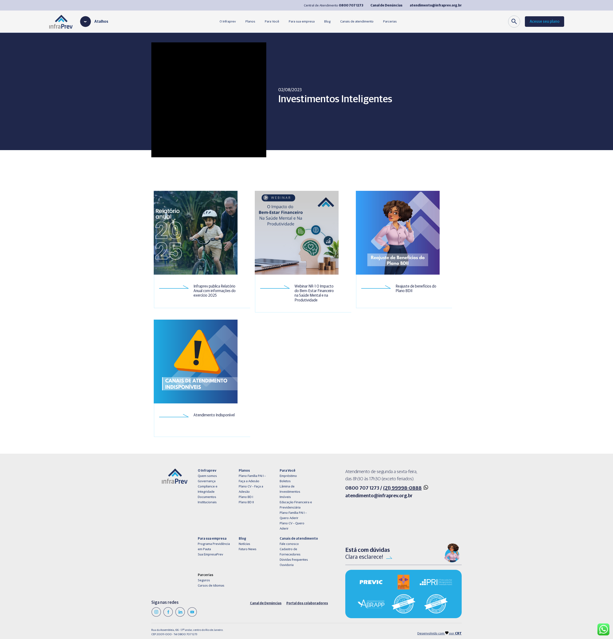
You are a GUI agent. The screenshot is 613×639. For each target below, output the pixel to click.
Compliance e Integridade (207, 489)
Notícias (244, 544)
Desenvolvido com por (439, 633)
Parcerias (390, 21)
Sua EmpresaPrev (210, 554)
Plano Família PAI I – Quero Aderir (293, 515)
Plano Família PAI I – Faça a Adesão (252, 478)
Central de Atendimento (333, 5)
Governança (207, 481)
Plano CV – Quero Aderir (292, 526)
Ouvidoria (287, 565)
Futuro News (247, 549)
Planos (250, 21)
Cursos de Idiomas (211, 585)
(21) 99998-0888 (402, 488)
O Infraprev (228, 21)
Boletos (285, 481)
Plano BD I (246, 497)
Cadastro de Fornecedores (290, 552)
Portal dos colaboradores (307, 603)
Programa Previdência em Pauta (214, 546)
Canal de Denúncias (266, 603)
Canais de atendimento (357, 21)
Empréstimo (288, 476)
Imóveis (285, 497)
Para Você (272, 21)
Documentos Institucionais (207, 499)
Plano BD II (246, 502)
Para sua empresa (302, 21)
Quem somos (207, 476)
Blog (327, 21)
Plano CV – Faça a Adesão (251, 489)
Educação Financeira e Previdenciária (296, 505)
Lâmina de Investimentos (290, 489)
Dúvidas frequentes (294, 559)
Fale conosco (289, 544)
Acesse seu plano (544, 21)
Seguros (204, 580)
